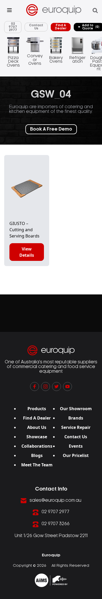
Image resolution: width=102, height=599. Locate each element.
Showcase (36, 437)
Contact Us (36, 27)
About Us (36, 427)
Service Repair (75, 427)
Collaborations (36, 446)
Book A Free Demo (51, 129)
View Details (26, 252)
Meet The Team (37, 465)
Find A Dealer (60, 27)
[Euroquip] (51, 580)
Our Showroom (76, 408)
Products (36, 408)
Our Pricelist (76, 455)
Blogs (37, 455)
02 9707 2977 (13, 26)
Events (76, 446)
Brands (75, 418)
